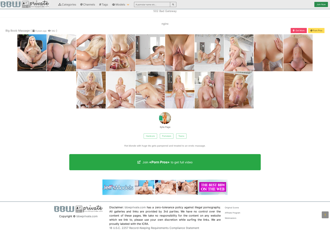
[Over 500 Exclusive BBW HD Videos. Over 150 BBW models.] (165, 194)
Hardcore (150, 136)
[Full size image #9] (298, 52)
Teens (181, 136)
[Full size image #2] (91, 52)
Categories (69, 4)
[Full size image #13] (179, 90)
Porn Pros (317, 30)
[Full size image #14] (209, 90)
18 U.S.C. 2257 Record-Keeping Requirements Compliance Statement (154, 228)
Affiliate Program (232, 213)
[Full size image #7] (239, 52)
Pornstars (166, 136)
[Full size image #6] (209, 52)
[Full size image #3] (120, 52)
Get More (300, 30)
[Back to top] (325, 214)
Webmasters (230, 218)
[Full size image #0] (32, 52)
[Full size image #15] (239, 90)
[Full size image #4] (150, 52)
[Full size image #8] (268, 52)
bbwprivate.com (87, 216)
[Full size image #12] (150, 90)
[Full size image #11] (120, 90)
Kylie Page (165, 127)
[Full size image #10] (91, 90)
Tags (105, 4)
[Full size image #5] (179, 52)
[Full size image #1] (61, 52)
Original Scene (232, 207)
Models (120, 4)
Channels (89, 4)
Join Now (321, 4)
